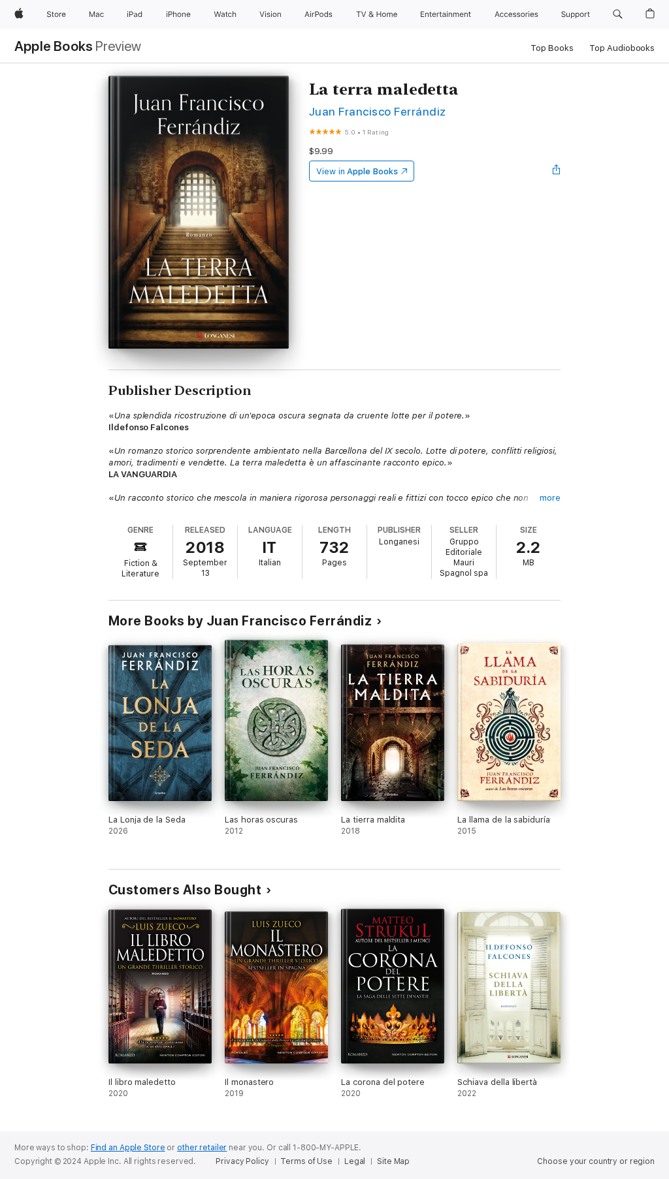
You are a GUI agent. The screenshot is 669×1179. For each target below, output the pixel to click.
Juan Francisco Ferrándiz (377, 111)
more (550, 498)
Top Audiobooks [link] (622, 48)
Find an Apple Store (128, 1147)
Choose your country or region (596, 1161)
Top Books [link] (552, 48)
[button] (618, 14)
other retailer (202, 1147)
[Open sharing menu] (556, 171)
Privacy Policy (242, 1161)
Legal (354, 1161)
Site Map (393, 1161)
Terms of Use (306, 1161)
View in (357, 171)
